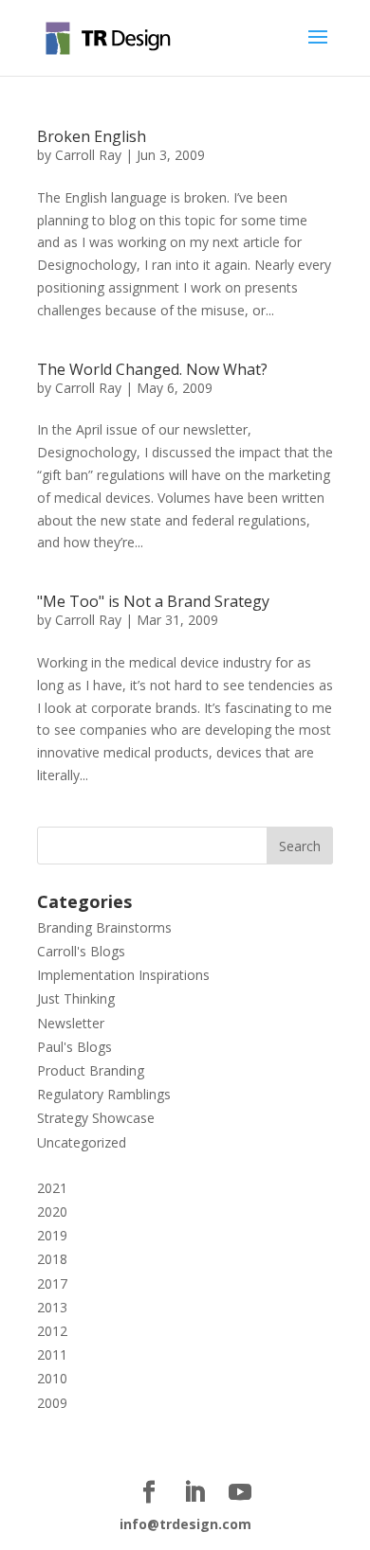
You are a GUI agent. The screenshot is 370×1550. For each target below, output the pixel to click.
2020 (52, 1211)
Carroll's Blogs (81, 951)
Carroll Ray (88, 155)
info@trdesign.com (185, 1524)
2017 (52, 1283)
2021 (52, 1188)
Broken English (91, 136)
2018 (52, 1259)
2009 (52, 1403)
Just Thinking (76, 998)
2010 (52, 1378)
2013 (52, 1307)
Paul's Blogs (74, 1047)
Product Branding (90, 1070)
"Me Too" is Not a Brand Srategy (153, 601)
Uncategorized (81, 1142)
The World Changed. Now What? (152, 369)
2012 (52, 1331)
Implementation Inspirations (123, 975)
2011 (52, 1354)
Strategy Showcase (96, 1118)
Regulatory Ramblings (104, 1094)
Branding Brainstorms (104, 927)
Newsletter (70, 1023)
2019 (52, 1235)
